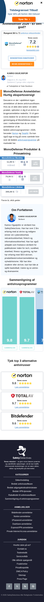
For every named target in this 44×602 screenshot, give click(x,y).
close (40, 3)
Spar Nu (23, 19)
